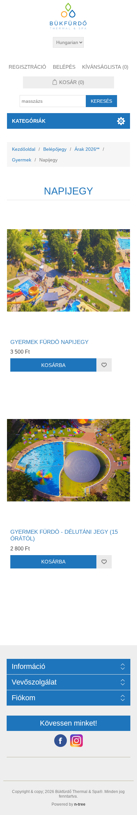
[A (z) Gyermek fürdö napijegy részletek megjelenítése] (68, 270)
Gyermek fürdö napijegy (49, 342)
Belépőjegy (55, 149)
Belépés (64, 67)
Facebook (60, 740)
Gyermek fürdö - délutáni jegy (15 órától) (64, 535)
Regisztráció (27, 67)
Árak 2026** (86, 149)
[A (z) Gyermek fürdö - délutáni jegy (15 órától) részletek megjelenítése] (68, 460)
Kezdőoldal (23, 149)
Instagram (76, 740)
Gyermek (21, 159)
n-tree (79, 804)
